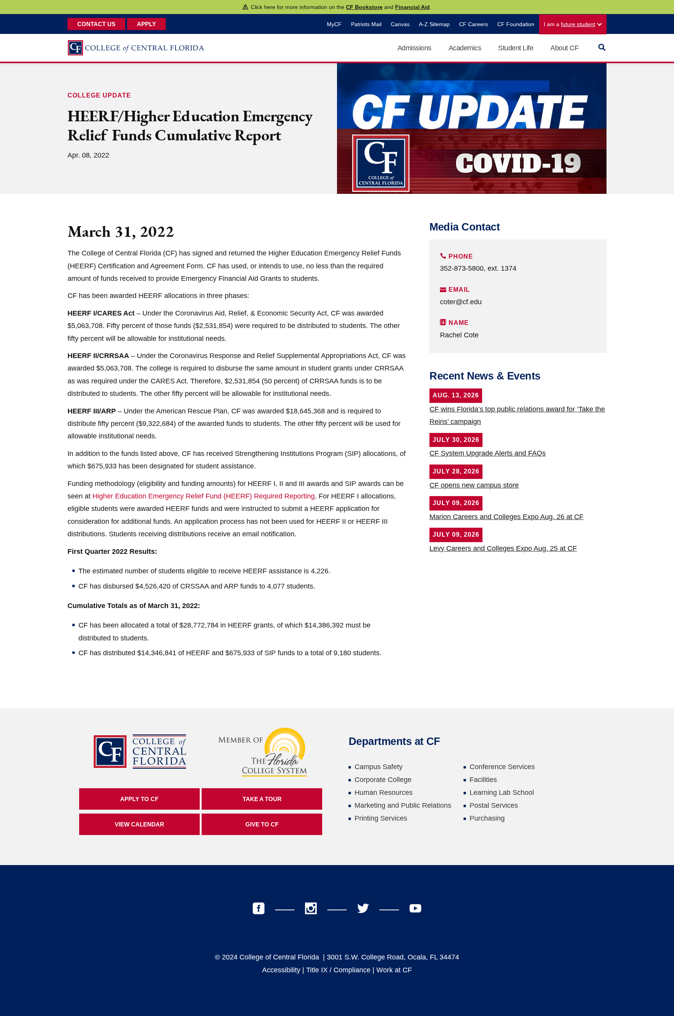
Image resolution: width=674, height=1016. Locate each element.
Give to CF (261, 824)
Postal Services (494, 805)
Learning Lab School (502, 792)
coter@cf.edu (461, 302)
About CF (564, 48)
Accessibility (281, 970)
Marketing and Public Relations (403, 805)
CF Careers (473, 24)
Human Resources (384, 792)
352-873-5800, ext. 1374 (478, 268)
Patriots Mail (366, 24)
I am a (569, 24)
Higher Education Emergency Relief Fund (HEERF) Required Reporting (203, 496)
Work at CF (394, 970)
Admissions (414, 48)
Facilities (483, 780)
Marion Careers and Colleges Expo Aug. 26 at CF (506, 517)
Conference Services (502, 767)
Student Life (515, 48)
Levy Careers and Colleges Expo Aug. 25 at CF (503, 548)
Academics (465, 48)
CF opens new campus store (474, 485)
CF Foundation (515, 24)
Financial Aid (412, 7)
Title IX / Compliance (338, 970)
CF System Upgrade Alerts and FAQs (487, 453)
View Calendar (139, 824)
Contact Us (96, 24)
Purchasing (487, 818)
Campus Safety (379, 767)
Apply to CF (139, 799)
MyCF (334, 24)
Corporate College (383, 780)
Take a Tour (262, 799)
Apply (146, 24)
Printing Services (381, 818)
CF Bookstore (364, 7)
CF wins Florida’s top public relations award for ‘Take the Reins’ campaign (517, 415)
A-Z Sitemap (434, 24)
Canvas (400, 24)
